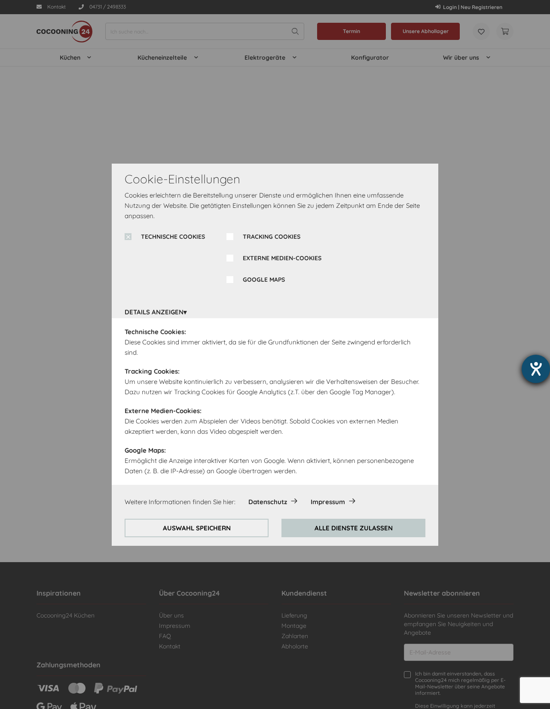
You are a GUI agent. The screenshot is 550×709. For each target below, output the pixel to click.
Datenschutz (267, 502)
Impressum (328, 502)
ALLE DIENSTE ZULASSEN (354, 528)
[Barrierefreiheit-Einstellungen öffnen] (536, 369)
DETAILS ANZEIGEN (154, 312)
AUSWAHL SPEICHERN (197, 528)
